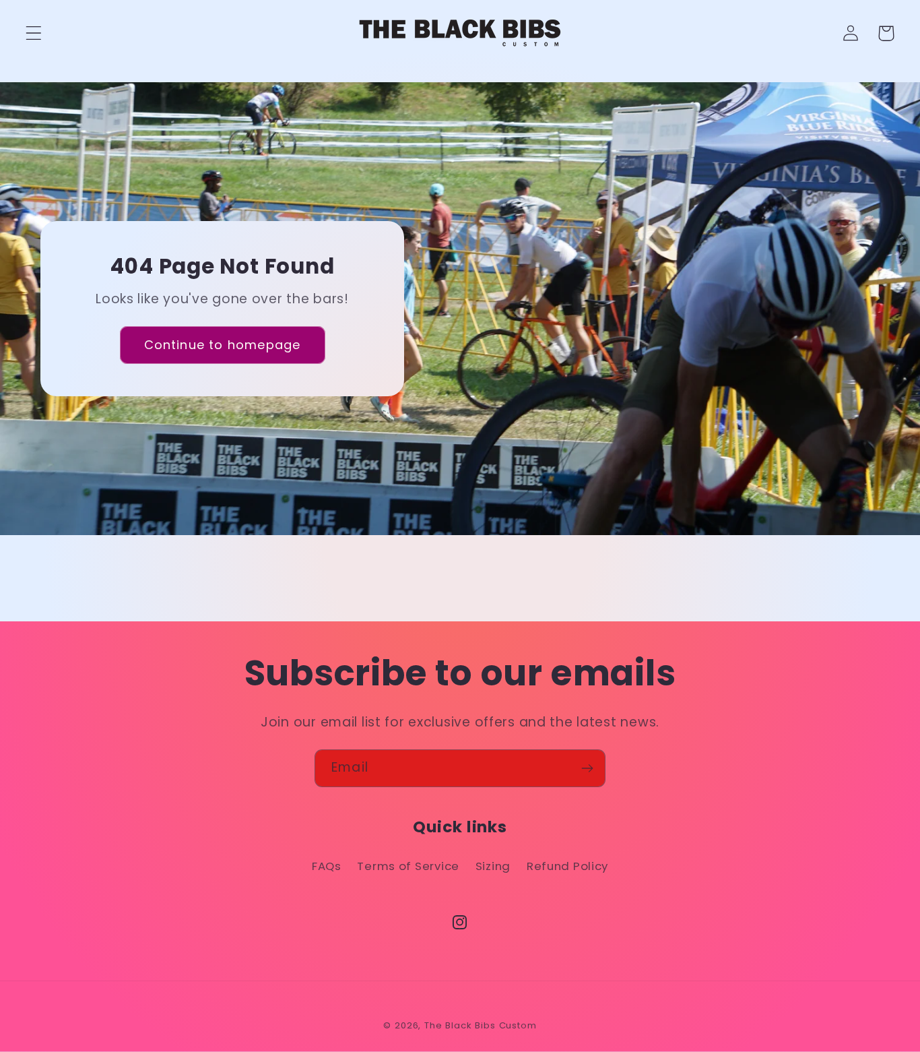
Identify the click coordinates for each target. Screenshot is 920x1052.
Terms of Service (408, 866)
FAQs (326, 866)
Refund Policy (567, 866)
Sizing (493, 866)
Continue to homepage (222, 344)
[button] (34, 33)
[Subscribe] (587, 768)
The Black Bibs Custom (480, 1025)
